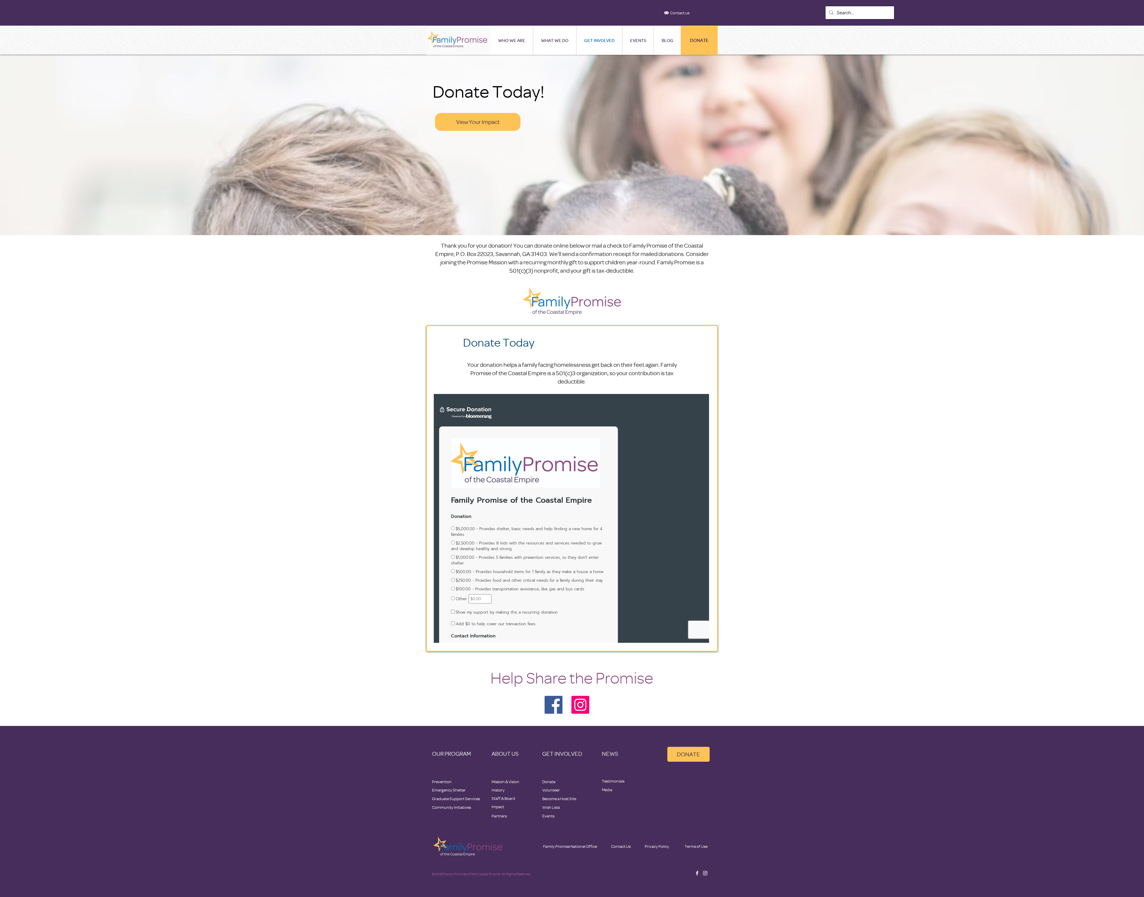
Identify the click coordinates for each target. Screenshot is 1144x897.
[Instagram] (580, 705)
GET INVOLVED (562, 753)
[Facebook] (553, 705)
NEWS (610, 753)
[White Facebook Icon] (697, 873)
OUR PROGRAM (451, 753)
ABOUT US (505, 753)
